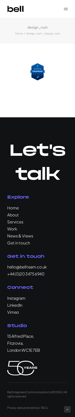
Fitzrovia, (15, 343)
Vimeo (13, 312)
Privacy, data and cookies (23, 407)
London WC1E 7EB (23, 350)
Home (19, 33)
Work (12, 228)
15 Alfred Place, (20, 336)
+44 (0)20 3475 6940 (25, 273)
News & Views (20, 235)
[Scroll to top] (67, 409)
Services (15, 221)
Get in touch (18, 242)
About (13, 214)
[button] (66, 9)
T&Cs (44, 407)
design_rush (33, 33)
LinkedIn (14, 304)
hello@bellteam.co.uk (27, 266)
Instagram (16, 297)
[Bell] (15, 8)
